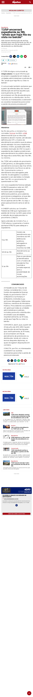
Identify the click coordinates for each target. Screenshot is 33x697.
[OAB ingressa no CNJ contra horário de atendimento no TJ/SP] (7, 438)
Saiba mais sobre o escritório (16, 513)
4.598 (25, 133)
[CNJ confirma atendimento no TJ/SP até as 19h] (7, 427)
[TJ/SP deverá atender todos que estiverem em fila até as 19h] (7, 463)
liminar (12, 133)
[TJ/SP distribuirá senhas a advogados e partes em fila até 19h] (7, 451)
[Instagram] (16, 505)
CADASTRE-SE (27, 492)
